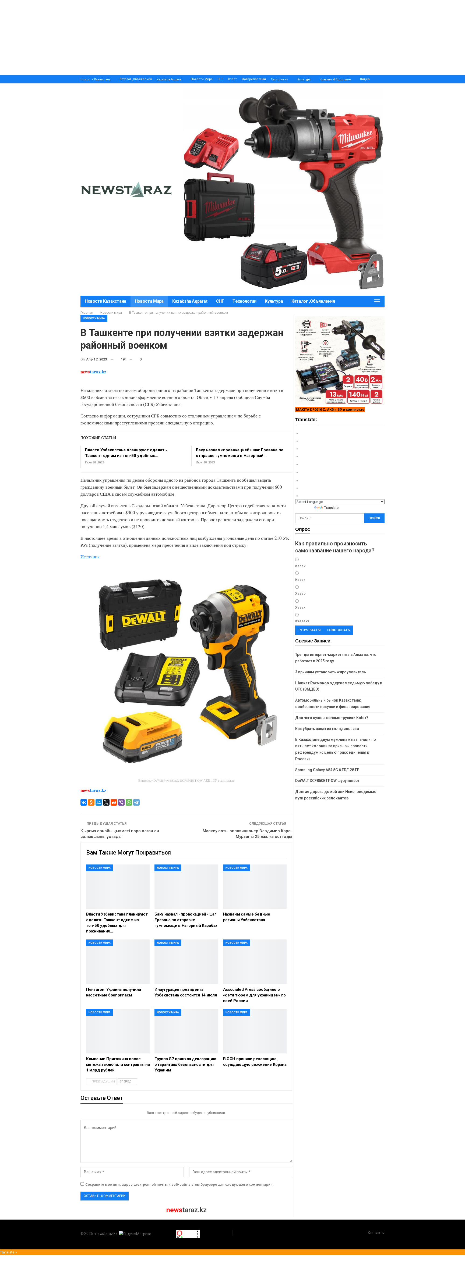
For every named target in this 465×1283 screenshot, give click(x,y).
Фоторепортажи (254, 79)
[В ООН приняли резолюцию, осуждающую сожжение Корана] (255, 1031)
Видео (365, 79)
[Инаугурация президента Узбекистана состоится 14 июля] (186, 961)
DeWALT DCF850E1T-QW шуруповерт (327, 780)
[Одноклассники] (91, 802)
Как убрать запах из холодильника (327, 729)
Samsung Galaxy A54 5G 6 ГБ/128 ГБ (327, 770)
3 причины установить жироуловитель (330, 672)
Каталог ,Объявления (136, 79)
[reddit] (114, 802)
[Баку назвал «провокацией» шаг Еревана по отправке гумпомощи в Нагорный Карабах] (186, 886)
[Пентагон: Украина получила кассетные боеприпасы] (118, 961)
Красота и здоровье (335, 79)
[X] (106, 802)
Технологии (279, 79)
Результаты (309, 630)
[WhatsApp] (129, 802)
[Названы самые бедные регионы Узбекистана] (255, 886)
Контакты (376, 1233)
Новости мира (202, 79)
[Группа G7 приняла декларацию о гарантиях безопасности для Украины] (186, 1031)
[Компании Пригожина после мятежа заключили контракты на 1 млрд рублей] (118, 1031)
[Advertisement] (161, 37)
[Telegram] (136, 802)
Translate (331, 508)
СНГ (220, 79)
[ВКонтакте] (83, 802)
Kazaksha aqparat (169, 79)
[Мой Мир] (99, 802)
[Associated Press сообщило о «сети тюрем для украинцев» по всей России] (255, 961)
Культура (304, 79)
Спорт (232, 79)
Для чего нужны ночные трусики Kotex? (331, 718)
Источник (90, 556)
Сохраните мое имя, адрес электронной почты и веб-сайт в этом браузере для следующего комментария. (179, 1184)
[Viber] (121, 802)
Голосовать (338, 630)
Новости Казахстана (95, 79)
